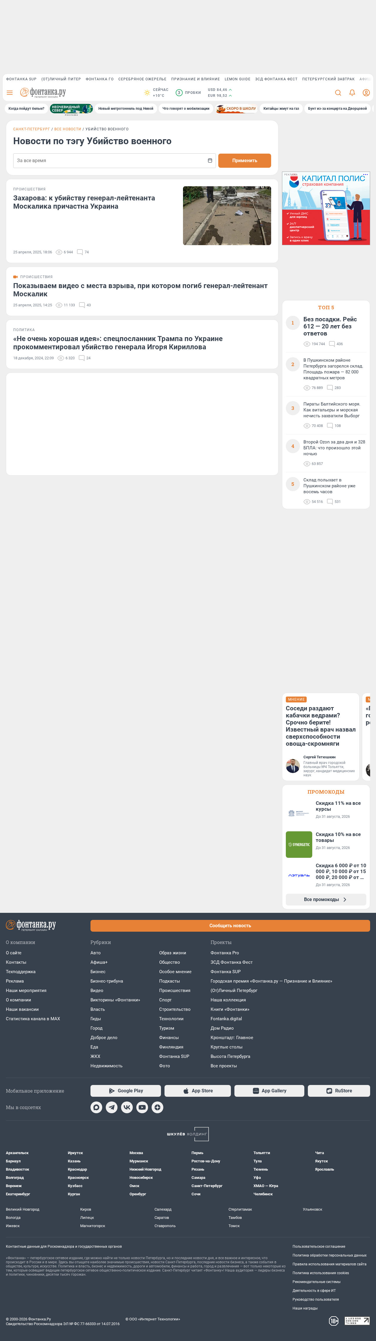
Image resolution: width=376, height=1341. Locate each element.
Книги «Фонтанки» (230, 1009)
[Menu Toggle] (10, 92)
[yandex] (157, 1107)
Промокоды (326, 791)
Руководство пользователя (316, 1299)
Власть (97, 1009)
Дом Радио (222, 1028)
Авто (95, 953)
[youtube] (142, 1107)
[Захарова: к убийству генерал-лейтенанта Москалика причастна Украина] (227, 215)
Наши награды (305, 1308)
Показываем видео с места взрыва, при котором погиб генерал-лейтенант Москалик (140, 290)
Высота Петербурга (230, 1056)
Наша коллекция (228, 1000)
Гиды (95, 1018)
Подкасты (169, 981)
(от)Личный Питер (61, 79)
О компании (18, 1000)
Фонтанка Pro (225, 953)
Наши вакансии (22, 1009)
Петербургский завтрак (328, 79)
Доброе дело (104, 1037)
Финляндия (171, 1047)
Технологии (171, 1018)
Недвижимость (106, 1066)
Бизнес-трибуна (106, 981)
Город (96, 1028)
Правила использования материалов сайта (330, 1264)
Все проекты (224, 1066)
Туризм (166, 1028)
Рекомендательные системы (316, 1282)
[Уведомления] (352, 92)
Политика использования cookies (321, 1273)
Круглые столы (227, 1047)
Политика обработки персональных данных (330, 1255)
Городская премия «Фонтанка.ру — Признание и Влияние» (271, 981)
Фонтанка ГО (100, 79)
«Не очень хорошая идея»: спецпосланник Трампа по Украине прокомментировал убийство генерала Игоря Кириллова (118, 343)
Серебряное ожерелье (142, 79)
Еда (94, 1047)
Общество (169, 962)
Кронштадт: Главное (232, 1037)
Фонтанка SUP (21, 79)
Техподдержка (21, 971)
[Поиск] (338, 92)
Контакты (16, 962)
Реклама (15, 981)
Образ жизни (172, 953)
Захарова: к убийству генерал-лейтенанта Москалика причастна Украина (84, 202)
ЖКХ (95, 1056)
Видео (96, 990)
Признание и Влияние (195, 79)
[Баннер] (71, 109)
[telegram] (112, 1107)
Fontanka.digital (226, 1018)
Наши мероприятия (26, 990)
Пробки (189, 92)
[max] (96, 1107)
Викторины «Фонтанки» (115, 1000)
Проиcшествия (174, 990)
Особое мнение (175, 971)
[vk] (127, 1107)
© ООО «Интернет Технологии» (152, 1319)
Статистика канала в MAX (33, 1018)
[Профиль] (366, 92)
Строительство (175, 1009)
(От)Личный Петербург (234, 990)
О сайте (13, 953)
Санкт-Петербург (31, 129)
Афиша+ (99, 962)
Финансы (169, 1037)
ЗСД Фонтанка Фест (276, 79)
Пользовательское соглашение (319, 1246)
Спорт (165, 1000)
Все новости (67, 129)
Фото (164, 1066)
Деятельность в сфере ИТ (314, 1291)
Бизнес (97, 971)
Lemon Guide (238, 79)
